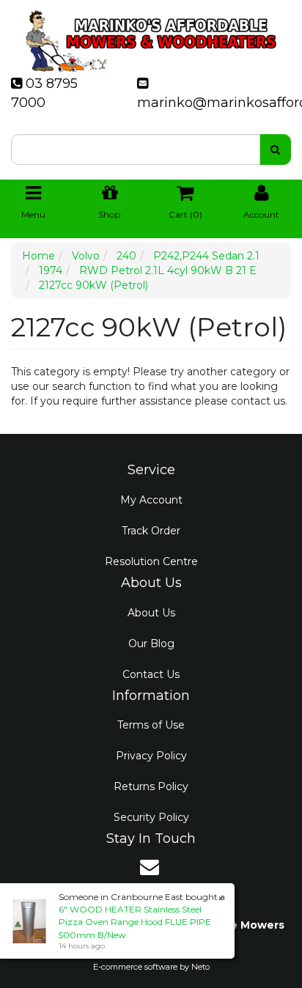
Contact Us (151, 674)
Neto (200, 967)
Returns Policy (151, 786)
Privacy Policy (151, 755)
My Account (151, 499)
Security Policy (151, 817)
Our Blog (151, 643)
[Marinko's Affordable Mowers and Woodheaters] (151, 36)
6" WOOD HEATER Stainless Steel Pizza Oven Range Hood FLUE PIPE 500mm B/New (135, 922)
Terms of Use (151, 724)
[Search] (275, 149)
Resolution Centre (151, 561)
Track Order (151, 530)
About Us (151, 612)
